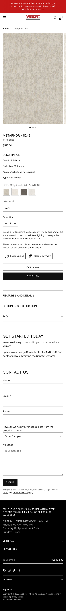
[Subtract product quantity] (5, 223)
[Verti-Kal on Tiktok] (14, 571)
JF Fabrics (8, 139)
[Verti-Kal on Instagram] (9, 571)
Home (6, 28)
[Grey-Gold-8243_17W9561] (6, 191)
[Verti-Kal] (33, 17)
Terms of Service (20, 493)
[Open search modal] (55, 17)
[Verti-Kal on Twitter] (19, 571)
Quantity (8, 217)
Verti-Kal (24, 594)
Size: (8, 201)
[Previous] (4, 6)
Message (8, 444)
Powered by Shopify (12, 599)
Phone (6, 411)
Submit (10, 482)
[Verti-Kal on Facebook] (4, 571)
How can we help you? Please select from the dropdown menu (28, 428)
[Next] (61, 6)
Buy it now (33, 276)
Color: (21, 185)
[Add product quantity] (15, 223)
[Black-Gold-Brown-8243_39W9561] (23, 191)
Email (7, 395)
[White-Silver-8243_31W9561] (15, 191)
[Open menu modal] (4, 17)
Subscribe (57, 560)
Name (6, 380)
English (6, 589)
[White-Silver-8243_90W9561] (32, 191)
